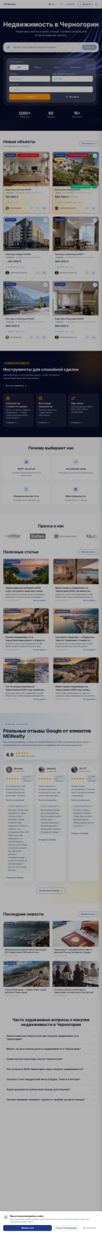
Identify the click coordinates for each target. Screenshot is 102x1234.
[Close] (97, 1215)
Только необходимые (66, 1228)
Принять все (27, 1228)
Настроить (91, 1228)
